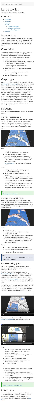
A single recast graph (13, 26)
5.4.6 (20, 4)
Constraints (7, 21)
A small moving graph (13, 30)
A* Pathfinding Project (10, 4)
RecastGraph (14, 84)
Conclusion (7, 31)
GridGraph (5, 84)
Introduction (7, 19)
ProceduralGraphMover (7, 274)
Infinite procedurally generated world (12, 385)
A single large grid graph (14, 28)
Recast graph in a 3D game (10, 194)
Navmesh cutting (9, 163)
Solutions (6, 24)
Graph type (7, 23)
